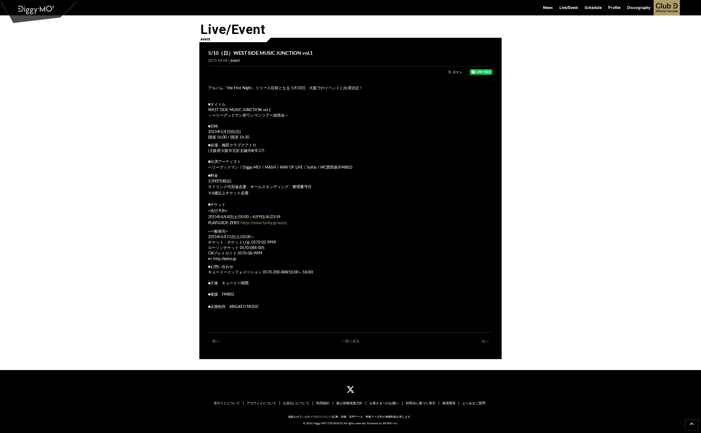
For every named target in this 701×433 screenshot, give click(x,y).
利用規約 (322, 403)
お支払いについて (296, 403)
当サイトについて (227, 403)
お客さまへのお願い (384, 403)
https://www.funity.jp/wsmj (263, 223)
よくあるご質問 (473, 403)
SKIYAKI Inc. (390, 423)
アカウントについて (261, 403)
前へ (215, 341)
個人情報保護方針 (349, 403)
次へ (485, 341)
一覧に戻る (351, 341)
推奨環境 (448, 403)
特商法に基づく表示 (420, 403)
